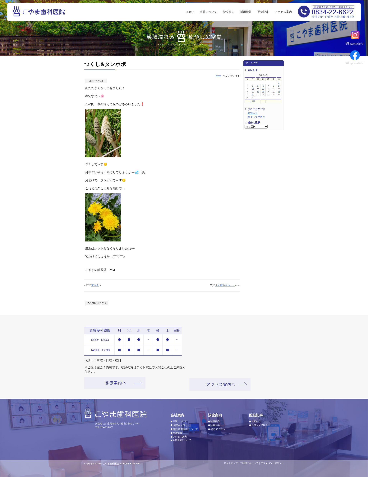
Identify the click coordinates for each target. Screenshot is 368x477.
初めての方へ (217, 429)
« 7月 (253, 101)
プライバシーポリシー (272, 463)
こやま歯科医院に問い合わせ (326, 11)
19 (263, 92)
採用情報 (246, 11)
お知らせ (253, 113)
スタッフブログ (256, 117)
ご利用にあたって (249, 463)
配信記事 (263, 11)
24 (253, 95)
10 (253, 89)
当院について (208, 11)
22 (279, 92)
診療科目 (215, 425)
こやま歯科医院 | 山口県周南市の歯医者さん (39, 14)
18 (258, 92)
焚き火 (95, 285)
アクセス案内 (283, 11)
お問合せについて (182, 440)
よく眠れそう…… (225, 285)
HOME (190, 11)
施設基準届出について (185, 429)
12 (263, 89)
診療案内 (228, 11)
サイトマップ (231, 463)
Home (218, 75)
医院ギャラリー (181, 425)
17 (253, 92)
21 (273, 92)
